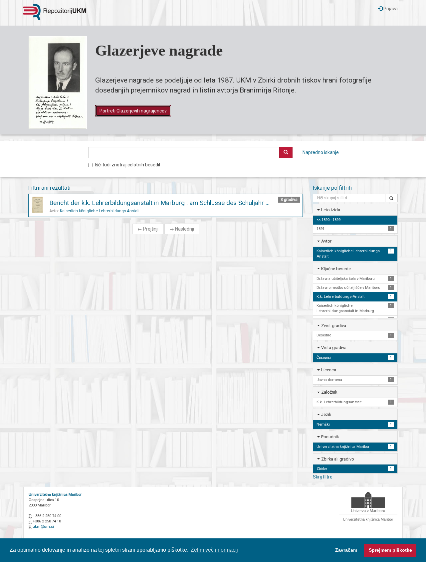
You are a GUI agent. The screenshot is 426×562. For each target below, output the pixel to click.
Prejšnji (147, 229)
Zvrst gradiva (333, 325)
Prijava (390, 8)
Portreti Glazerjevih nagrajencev (133, 110)
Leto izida (330, 209)
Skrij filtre (322, 476)
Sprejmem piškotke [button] (390, 550)
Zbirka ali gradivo (337, 459)
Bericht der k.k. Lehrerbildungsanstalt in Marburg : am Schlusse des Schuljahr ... (159, 203)
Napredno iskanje (321, 152)
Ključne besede (336, 268)
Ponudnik (330, 436)
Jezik (326, 414)
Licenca (328, 369)
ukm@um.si (43, 526)
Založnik (329, 392)
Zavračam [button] (346, 550)
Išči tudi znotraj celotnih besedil (127, 164)
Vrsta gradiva (333, 347)
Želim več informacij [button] (214, 550)
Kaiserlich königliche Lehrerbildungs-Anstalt (100, 211)
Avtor (326, 241)
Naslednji (181, 229)
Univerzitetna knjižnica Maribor (55, 494)
